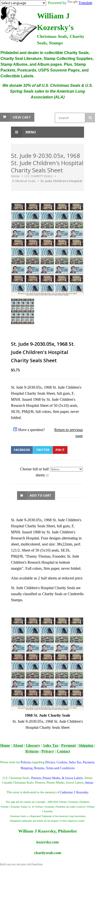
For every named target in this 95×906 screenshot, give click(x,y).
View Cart (22, 117)
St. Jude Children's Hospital (61, 181)
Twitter (42, 450)
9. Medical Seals (24, 181)
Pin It (60, 450)
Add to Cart (40, 495)
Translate (85, 3)
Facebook (22, 450)
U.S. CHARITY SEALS (38, 176)
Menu (30, 132)
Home (15, 176)
